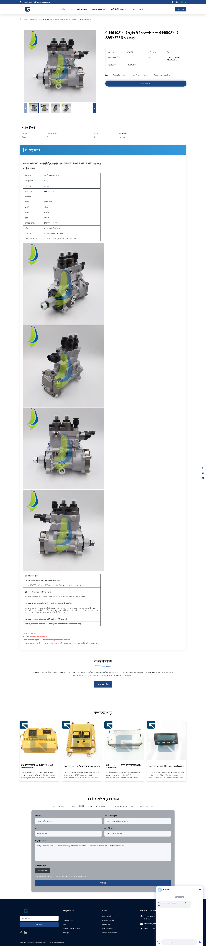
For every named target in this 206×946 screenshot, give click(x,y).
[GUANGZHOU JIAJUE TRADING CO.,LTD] (28, 9)
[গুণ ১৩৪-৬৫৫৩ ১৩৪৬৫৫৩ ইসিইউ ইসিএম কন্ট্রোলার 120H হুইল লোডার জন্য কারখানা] (124, 740)
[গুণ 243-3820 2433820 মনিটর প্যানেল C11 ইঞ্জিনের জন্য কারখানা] (166, 740)
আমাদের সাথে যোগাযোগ (99, 9)
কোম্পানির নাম (108, 828)
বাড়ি (63, 9)
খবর (133, 9)
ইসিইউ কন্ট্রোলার (106, 924)
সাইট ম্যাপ (66, 933)
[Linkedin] (177, 2)
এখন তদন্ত (181, 9)
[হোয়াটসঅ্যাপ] (202, 478)
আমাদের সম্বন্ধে (82, 9)
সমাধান (141, 9)
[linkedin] (25, 932)
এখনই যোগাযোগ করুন (39, 777)
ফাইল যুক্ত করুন (40, 865)
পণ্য (70, 9)
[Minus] (200, 889)
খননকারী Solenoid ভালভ (109, 933)
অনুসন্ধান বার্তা (40, 840)
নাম (36, 828)
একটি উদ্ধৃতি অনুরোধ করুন (119, 9)
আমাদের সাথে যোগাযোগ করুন (71, 928)
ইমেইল (38, 815)
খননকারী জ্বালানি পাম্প (35, 19)
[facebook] (21, 932)
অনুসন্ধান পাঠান (103, 684)
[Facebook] (173, 2)
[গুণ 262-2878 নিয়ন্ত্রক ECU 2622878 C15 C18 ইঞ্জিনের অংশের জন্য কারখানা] (39, 740)
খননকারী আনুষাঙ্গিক (107, 916)
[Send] (200, 942)
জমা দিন (103, 883)
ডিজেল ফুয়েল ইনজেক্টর (108, 920)
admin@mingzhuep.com (43, 2)
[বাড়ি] (20, 19)
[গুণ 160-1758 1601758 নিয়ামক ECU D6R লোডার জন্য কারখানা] (82, 740)
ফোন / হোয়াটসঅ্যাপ (110, 815)
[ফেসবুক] (202, 467)
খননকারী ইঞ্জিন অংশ (107, 928)
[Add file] (158, 942)
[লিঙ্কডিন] (202, 473)
